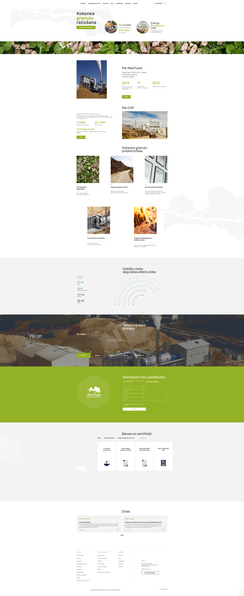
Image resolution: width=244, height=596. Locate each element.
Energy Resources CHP (94, 3)
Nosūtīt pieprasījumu (150, 572)
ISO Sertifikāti (80, 572)
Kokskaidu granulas (82, 563)
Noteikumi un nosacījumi (83, 580)
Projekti (79, 558)
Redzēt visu (143, 438)
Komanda (127, 3)
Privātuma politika (81, 575)
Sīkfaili (78, 577)
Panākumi (79, 561)
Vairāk (122, 535)
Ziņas (112, 3)
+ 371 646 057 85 (152, 382)
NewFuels (83, 3)
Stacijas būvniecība (102, 558)
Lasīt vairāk (82, 529)
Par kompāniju (80, 555)
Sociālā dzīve (119, 3)
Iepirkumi (79, 566)
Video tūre (105, 3)
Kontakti (135, 3)
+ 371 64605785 (158, 3)
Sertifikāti (79, 569)
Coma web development (114, 590)
